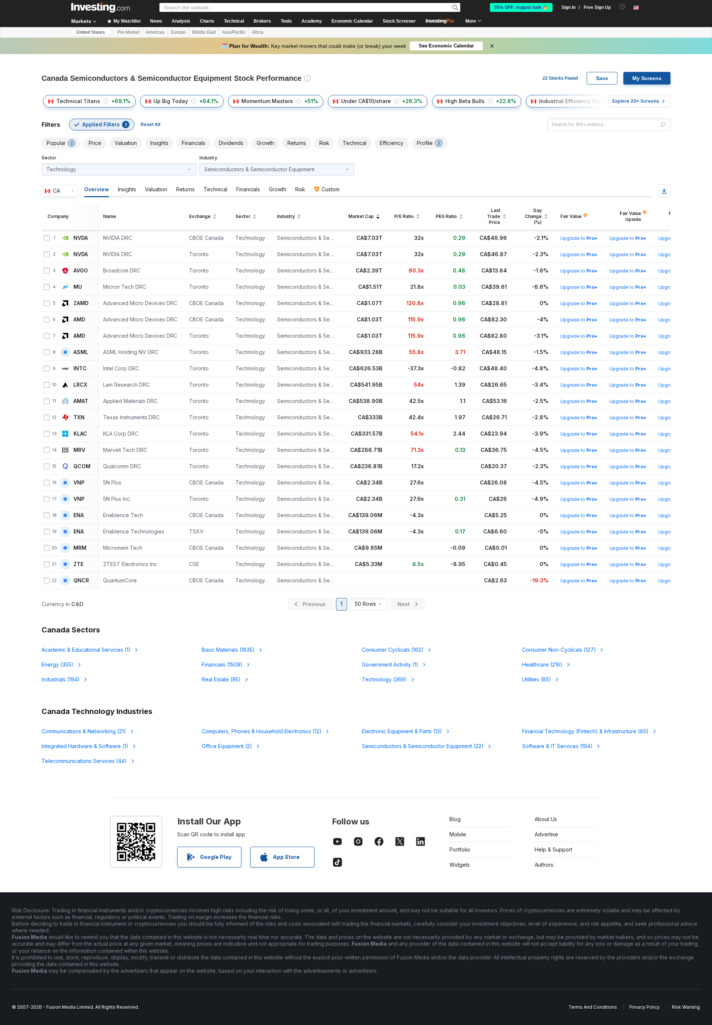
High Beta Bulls (465, 101)
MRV (79, 450)
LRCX (80, 384)
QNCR (81, 580)
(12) (262, 731)
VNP (79, 482)
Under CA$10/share (366, 101)
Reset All (150, 124)
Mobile (457, 834)
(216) (542, 664)
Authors (544, 865)
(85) (536, 679)
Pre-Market (128, 32)
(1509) (222, 664)
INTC (80, 368)
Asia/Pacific (233, 32)
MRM (79, 547)
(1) (86, 650)
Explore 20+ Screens (635, 101)
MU (77, 287)
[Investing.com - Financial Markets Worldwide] (100, 7)
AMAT (80, 401)
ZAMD (81, 303)
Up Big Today (171, 101)
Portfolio (459, 849)
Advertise (546, 834)
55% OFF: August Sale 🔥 (521, 7)
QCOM (81, 466)
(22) (423, 746)
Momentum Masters (267, 101)
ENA (78, 515)
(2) (227, 746)
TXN (79, 417)
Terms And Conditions (592, 1007)
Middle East (204, 32)
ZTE (78, 564)
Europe (178, 32)
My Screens (647, 78)
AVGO (80, 270)
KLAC (80, 433)
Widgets (459, 865)
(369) (384, 679)
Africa (257, 32)
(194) (61, 679)
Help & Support (553, 849)
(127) (559, 650)
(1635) (228, 650)
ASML (80, 352)
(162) (392, 650)
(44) (84, 761)
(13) (402, 731)
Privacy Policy (644, 1007)
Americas (155, 32)
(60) (585, 731)
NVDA (80, 238)
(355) (57, 664)
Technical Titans (78, 101)
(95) (221, 679)
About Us (546, 819)
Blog (455, 819)
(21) (84, 731)
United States (90, 32)
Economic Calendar (352, 21)
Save (602, 78)
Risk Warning (686, 1007)
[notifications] (622, 6)
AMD (79, 319)
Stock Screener (399, 21)
